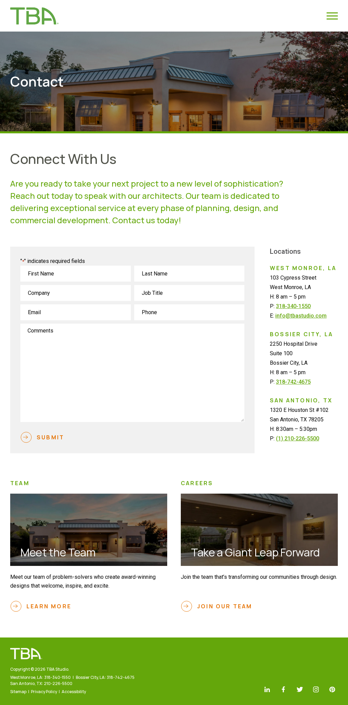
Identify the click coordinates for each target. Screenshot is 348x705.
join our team (225, 606)
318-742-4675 (293, 382)
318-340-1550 (293, 306)
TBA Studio (34, 16)
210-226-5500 (58, 683)
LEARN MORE (49, 606)
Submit (50, 437)
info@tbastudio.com (301, 315)
